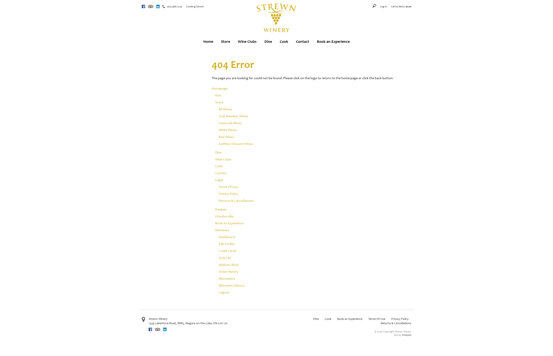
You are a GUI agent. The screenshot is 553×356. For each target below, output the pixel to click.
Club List (225, 258)
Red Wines (226, 137)
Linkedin (158, 6)
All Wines (225, 109)
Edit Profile (227, 244)
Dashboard (227, 237)
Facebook (143, 6)
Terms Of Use (228, 187)
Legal (219, 180)
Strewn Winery (158, 319)
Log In (383, 6)
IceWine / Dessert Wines (236, 144)
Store (225, 41)
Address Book (229, 265)
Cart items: (401, 6)
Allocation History (232, 285)
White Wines (228, 130)
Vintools (406, 335)
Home (208, 41)
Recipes (220, 209)
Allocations (227, 278)
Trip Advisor (150, 6)
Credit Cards (228, 251)
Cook (284, 41)
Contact (302, 41)
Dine (268, 41)
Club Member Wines (233, 116)
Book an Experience (333, 41)
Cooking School (195, 6)
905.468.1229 (174, 6)
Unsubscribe (224, 216)
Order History (228, 271)
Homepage (220, 88)
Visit (218, 95)
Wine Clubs (247, 41)
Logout (224, 292)
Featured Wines (230, 123)
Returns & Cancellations (236, 201)
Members (222, 230)
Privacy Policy (228, 194)
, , (188, 323)
